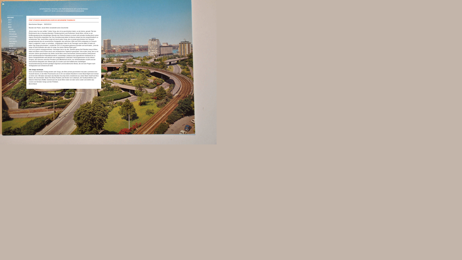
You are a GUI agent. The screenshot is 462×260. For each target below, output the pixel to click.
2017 (9, 22)
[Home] (14, 4)
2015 (9, 25)
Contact (65, 93)
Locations (13, 36)
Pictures (12, 48)
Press (11, 51)
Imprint (71, 93)
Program (12, 34)
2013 (9, 27)
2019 (9, 20)
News (11, 29)
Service (12, 39)
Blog (11, 46)
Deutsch (10, 54)
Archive (10, 17)
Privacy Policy (79, 93)
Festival (12, 32)
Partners (13, 41)
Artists (12, 44)
